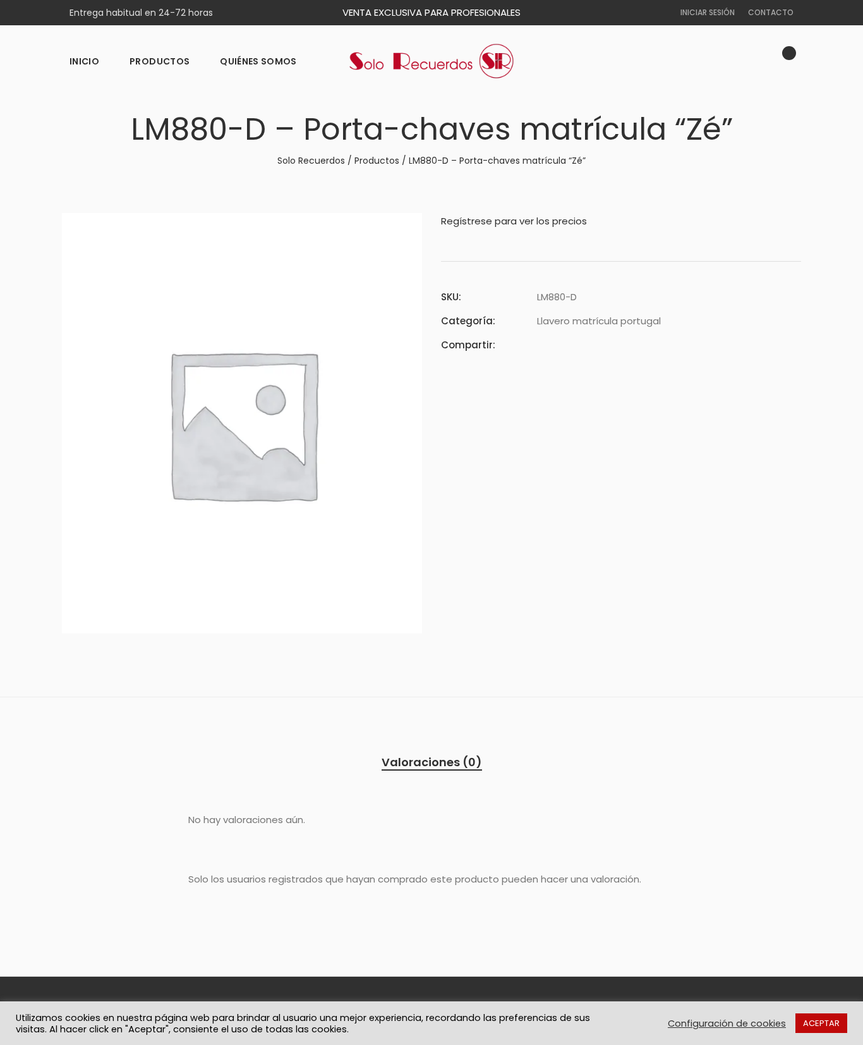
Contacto (771, 12)
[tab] (432, 762)
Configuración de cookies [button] (727, 1023)
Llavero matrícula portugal (599, 320)
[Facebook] (541, 344)
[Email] (609, 344)
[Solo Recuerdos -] (431, 61)
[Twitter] (563, 344)
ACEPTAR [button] (821, 1023)
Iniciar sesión (707, 12)
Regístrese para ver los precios (514, 221)
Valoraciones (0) (432, 762)
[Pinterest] (586, 344)
